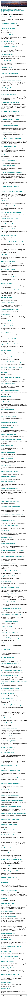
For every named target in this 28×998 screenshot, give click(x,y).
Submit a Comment (20, 10)
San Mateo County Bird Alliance (10, 741)
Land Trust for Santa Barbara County (11, 377)
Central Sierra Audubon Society (10, 180)
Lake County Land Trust (7, 357)
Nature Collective (5, 496)
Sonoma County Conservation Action (11, 859)
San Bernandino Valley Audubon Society (12, 643)
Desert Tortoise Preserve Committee (11, 212)
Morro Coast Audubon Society (9, 471)
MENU (2, 9)
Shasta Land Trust (6, 759)
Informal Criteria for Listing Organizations (8, 11)
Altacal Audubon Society (8, 16)
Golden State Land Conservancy (10, 309)
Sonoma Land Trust (6, 866)
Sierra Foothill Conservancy (8, 840)
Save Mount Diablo (6, 717)
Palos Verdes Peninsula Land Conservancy (13, 550)
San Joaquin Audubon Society (9, 675)
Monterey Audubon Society (8, 465)
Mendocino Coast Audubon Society (11, 439)
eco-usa (4, 9)
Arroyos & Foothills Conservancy (10, 34)
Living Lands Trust (6, 396)
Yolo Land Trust (5, 988)
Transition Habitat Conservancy (10, 890)
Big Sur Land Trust (6, 60)
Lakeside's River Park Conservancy (11, 362)
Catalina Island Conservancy (9, 160)
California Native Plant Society (9, 125)
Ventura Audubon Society (8, 933)
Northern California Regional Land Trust (12, 514)
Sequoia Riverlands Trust (8, 747)
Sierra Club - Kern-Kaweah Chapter (10, 770)
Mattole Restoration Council (8, 434)
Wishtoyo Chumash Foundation (10, 974)
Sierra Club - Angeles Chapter (9, 765)
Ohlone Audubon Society (8, 520)
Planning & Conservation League (10, 587)
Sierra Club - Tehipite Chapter (9, 824)
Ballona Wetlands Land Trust (9, 46)
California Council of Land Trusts (10, 102)
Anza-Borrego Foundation (8, 28)
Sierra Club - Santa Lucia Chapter (10, 819)
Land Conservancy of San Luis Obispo (12, 367)
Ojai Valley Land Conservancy (9, 525)
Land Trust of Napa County (8, 383)
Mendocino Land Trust (7, 445)
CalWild (3, 154)
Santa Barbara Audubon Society (10, 688)
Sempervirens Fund (6, 736)
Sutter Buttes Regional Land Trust (10, 871)
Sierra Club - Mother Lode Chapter (10, 783)
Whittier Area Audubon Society (9, 956)
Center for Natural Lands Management (11, 172)
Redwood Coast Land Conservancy (11, 608)
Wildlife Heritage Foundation (9, 968)
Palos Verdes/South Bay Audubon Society (12, 556)
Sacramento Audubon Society (9, 632)
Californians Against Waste (8, 132)
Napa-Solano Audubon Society (9, 488)
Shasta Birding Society (7, 752)
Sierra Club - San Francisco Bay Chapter (12, 800)
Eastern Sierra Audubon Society (10, 218)
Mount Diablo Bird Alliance (8, 481)
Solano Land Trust (6, 853)
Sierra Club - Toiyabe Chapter (9, 829)
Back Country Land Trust (8, 41)
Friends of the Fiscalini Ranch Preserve (12, 289)
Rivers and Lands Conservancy (10, 621)
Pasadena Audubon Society (8, 563)
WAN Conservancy (6, 951)
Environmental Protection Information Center (13, 242)
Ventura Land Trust (6, 939)
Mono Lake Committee (7, 458)
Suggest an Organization (5, 10)
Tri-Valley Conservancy (7, 911)
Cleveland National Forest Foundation (11, 191)
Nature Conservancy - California (10, 501)
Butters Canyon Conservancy (9, 88)
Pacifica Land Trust (6, 537)
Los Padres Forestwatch (7, 409)
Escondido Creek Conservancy (9, 247)
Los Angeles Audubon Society (9, 401)
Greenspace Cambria (7, 320)
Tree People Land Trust (7, 903)
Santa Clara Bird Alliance (8, 693)
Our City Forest (5, 530)
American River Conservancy (9, 23)
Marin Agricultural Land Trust (9, 422)
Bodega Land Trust (6, 67)
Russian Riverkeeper (6, 626)
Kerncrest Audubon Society (8, 338)
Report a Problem (13, 10)
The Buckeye (4, 882)
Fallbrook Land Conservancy (9, 254)
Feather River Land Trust (8, 261)
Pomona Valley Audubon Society (10, 594)
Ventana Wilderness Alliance (9, 924)
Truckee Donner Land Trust (8, 916)
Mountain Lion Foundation (8, 476)
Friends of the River (6, 297)
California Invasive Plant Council (10, 119)
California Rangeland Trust (8, 146)
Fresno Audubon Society (8, 269)
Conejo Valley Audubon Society (10, 205)
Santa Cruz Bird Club (7, 698)
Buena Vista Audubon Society (9, 73)
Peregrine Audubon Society (8, 576)
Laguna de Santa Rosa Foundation (10, 344)
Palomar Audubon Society (8, 543)
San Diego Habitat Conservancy (10, 663)
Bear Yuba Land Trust (7, 54)
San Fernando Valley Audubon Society (11, 670)
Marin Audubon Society (7, 427)
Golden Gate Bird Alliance (8, 302)
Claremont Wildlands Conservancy (10, 186)
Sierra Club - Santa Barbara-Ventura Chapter (13, 813)
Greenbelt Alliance (6, 314)
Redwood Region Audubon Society (11, 614)
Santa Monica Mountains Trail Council (11, 710)
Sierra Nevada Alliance (7, 847)
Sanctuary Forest (5, 649)
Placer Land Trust (6, 581)
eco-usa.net (14, 995)
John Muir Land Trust (7, 326)
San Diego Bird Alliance (7, 657)
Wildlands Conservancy (7, 961)
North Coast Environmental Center (10, 506)
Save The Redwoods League (9, 723)
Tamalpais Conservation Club (9, 877)
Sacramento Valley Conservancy (10, 638)
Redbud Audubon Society (8, 601)
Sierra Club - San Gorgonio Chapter (11, 806)
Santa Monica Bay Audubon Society (11, 705)
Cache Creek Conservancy (8, 94)
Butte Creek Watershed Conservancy (11, 80)
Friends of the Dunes (6, 283)
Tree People (4, 898)
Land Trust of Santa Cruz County (10, 390)
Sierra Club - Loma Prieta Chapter (10, 777)
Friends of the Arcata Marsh (8, 277)
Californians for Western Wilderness (11, 138)
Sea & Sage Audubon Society (9, 728)
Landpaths (4, 372)
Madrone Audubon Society (8, 416)
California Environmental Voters (10, 111)
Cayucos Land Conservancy (9, 165)
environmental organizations (12, 9)
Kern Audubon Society (7, 332)
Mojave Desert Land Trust (8, 452)
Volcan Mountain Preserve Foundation (11, 946)
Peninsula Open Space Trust (9, 571)
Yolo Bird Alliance (6, 982)
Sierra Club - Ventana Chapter (9, 835)
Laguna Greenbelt (6, 350)
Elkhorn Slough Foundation (8, 235)
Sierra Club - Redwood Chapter (9, 790)
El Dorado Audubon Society (8, 229)
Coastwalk (3, 200)
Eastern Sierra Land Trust (8, 224)
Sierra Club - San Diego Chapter (10, 795)
